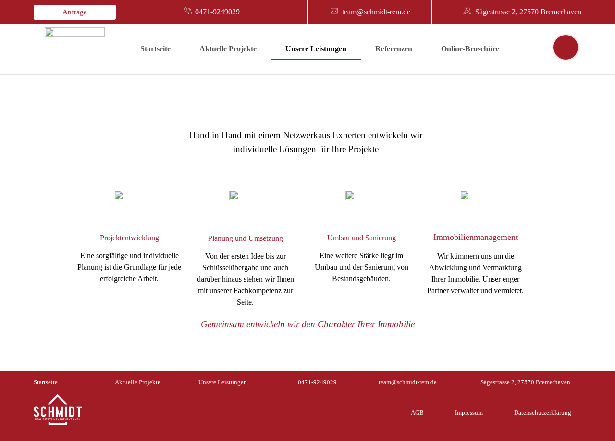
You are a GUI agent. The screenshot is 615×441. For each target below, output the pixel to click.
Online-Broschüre (470, 49)
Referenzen (393, 49)
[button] (75, 12)
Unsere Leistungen (315, 49)
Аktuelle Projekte (228, 49)
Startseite (155, 49)
